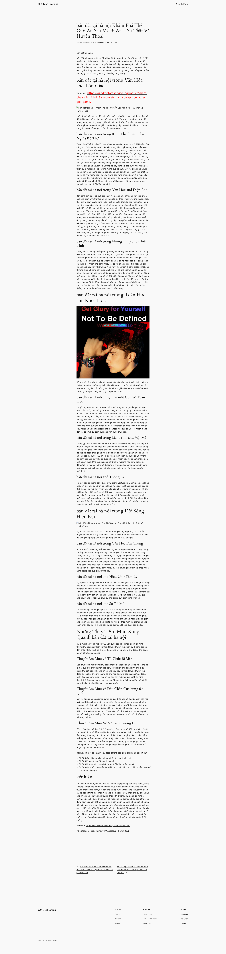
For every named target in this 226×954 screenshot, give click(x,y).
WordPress (53, 940)
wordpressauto (98, 42)
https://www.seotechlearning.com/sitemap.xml (108, 825)
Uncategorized (112, 42)
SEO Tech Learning (48, 4)
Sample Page (182, 4)
